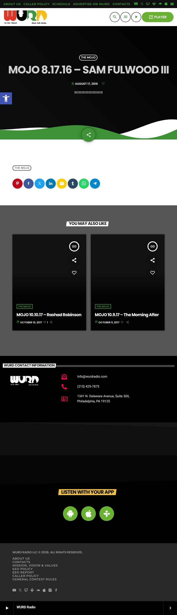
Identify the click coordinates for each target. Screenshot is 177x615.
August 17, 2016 (85, 84)
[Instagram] (172, 4)
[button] (6, 98)
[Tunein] (154, 4)
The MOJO (88, 58)
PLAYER (158, 17)
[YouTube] (136, 4)
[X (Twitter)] (142, 4)
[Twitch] (148, 4)
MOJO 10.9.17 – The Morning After (127, 315)
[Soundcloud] (160, 4)
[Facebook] (56, 590)
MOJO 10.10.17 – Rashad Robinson (49, 315)
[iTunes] (166, 4)
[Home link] (25, 17)
